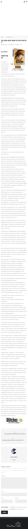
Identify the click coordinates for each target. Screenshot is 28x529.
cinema (18, 522)
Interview (18, 525)
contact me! (19, 526)
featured (7, 525)
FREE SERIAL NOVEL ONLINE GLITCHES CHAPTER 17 (15, 433)
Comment (3, 476)
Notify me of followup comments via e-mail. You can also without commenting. (14, 508)
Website (16, 498)
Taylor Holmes (4, 44)
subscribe (13, 509)
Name (2, 491)
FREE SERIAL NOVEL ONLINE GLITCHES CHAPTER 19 (13, 439)
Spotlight (18, 523)
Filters (12, 525)
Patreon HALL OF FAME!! (11, 526)
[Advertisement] (14, 21)
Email (2, 498)
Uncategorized (11, 44)
